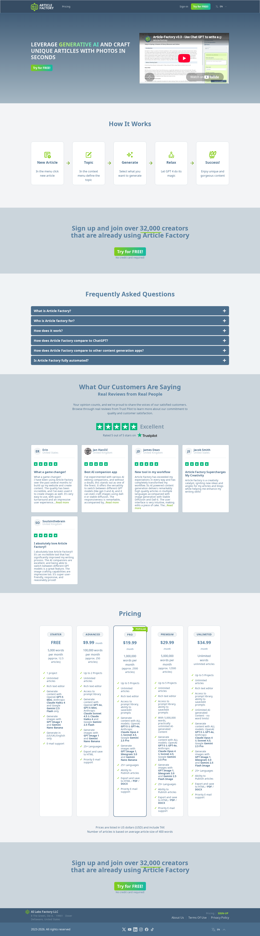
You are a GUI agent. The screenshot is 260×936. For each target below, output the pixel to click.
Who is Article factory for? (54, 321)
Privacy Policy (220, 918)
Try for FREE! (200, 6)
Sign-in (184, 6)
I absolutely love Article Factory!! (50, 545)
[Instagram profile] (141, 929)
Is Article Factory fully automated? (61, 360)
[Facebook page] (147, 929)
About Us (178, 918)
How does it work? (48, 330)
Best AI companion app (100, 472)
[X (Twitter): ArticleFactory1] (124, 929)
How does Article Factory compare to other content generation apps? (89, 350)
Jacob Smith (202, 450)
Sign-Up (223, 913)
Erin (45, 450)
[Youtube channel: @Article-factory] (130, 929)
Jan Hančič (100, 450)
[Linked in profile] (135, 929)
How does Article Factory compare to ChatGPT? (71, 340)
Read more (62, 502)
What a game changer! (50, 472)
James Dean (151, 450)
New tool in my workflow (152, 472)
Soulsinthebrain (53, 521)
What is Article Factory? (52, 311)
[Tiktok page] (152, 929)
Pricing (66, 6)
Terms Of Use (197, 918)
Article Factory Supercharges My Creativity (205, 473)
